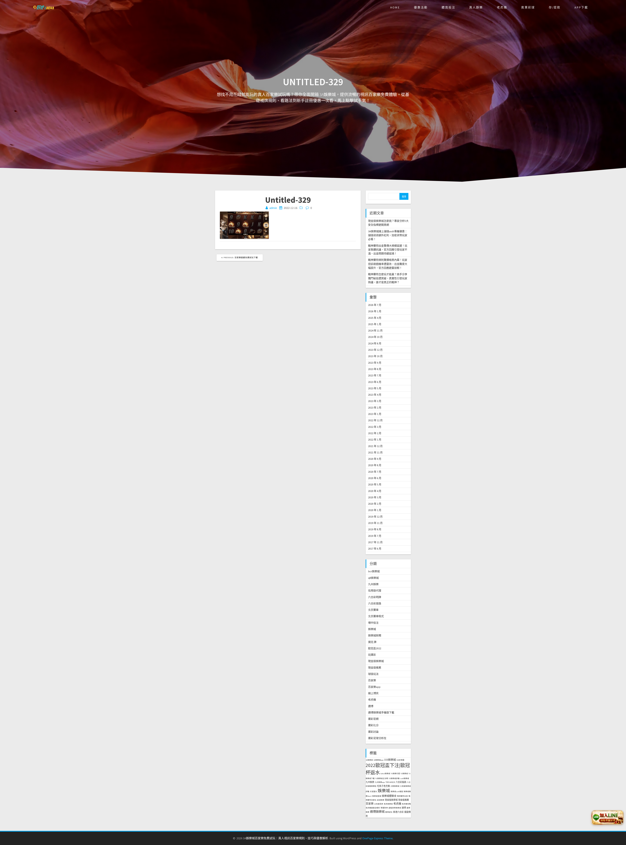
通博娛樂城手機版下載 (381, 712)
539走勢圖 (400, 760)
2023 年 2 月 (374, 407)
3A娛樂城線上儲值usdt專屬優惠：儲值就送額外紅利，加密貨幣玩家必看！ (387, 235)
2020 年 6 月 (374, 478)
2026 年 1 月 (374, 311)
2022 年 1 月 (374, 439)
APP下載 (581, 7)
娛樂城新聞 (374, 635)
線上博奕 (373, 693)
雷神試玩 (388, 812)
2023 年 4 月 (374, 394)
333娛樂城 (390, 759)
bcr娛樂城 (374, 571)
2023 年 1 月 (374, 414)
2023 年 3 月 (374, 401)
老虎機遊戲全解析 (373, 808)
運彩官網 (373, 718)
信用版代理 (374, 590)
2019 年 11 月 (375, 523)
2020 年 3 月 (374, 497)
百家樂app (374, 686)
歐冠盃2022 (374, 648)
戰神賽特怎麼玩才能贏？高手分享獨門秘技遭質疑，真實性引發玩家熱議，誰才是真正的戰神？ (387, 278)
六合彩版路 (374, 603)
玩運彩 (372, 654)
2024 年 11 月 (375, 330)
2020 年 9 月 (374, 458)
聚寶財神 (384, 808)
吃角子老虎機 (383, 786)
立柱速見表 (378, 804)
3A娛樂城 (369, 760)
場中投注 (373, 622)
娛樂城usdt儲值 (397, 791)
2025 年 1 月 (374, 324)
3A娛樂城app (378, 760)
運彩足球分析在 (377, 738)
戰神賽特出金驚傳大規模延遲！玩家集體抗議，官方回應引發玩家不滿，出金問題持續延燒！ (387, 249)
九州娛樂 (373, 584)
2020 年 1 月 (374, 510)
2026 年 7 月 (374, 305)
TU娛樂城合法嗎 (381, 778)
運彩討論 (373, 731)
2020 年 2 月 (374, 503)
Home (395, 7)
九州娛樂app (380, 782)
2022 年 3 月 (374, 426)
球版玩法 (373, 674)
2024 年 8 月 (374, 343)
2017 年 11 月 (375, 542)
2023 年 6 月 (374, 382)
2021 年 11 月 (375, 452)
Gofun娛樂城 (385, 774)
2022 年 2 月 (374, 433)
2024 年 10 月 (375, 337)
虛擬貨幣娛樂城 (394, 808)
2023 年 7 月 (374, 375)
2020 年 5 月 (374, 484)
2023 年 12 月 (375, 349)
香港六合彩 (398, 812)
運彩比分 (373, 725)
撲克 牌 (372, 642)
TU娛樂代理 (395, 774)
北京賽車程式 (376, 616)
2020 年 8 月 (374, 465)
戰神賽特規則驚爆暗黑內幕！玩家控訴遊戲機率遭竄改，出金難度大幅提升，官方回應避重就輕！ (387, 263)
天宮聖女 (373, 791)
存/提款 (554, 7)
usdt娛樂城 (404, 778)
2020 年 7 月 (374, 471)
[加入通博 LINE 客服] (607, 816)
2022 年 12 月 (375, 420)
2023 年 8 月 (374, 369)
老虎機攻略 (406, 804)
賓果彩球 (528, 7)
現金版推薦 (374, 667)
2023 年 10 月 (375, 356)
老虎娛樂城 (388, 804)
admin (273, 208)
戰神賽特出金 (402, 796)
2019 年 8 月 (374, 529)
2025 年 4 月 (374, 317)
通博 (370, 706)
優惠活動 (421, 7)
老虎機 (502, 7)
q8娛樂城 (373, 577)
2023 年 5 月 (374, 388)
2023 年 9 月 (374, 362)
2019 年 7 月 (374, 535)
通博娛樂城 (377, 811)
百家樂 (372, 680)
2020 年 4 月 (374, 491)
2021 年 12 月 (375, 446)
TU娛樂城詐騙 (394, 778)
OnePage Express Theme (377, 838)
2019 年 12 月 (375, 516)
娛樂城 (372, 629)
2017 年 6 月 (374, 548)
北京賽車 (373, 609)
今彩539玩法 (390, 782)
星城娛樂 (380, 800)
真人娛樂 (476, 7)
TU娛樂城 (404, 774)
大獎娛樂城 (394, 786)
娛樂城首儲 (376, 796)
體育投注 (448, 7)
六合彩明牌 (374, 597)
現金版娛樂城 (376, 661)
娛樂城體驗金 (389, 795)
